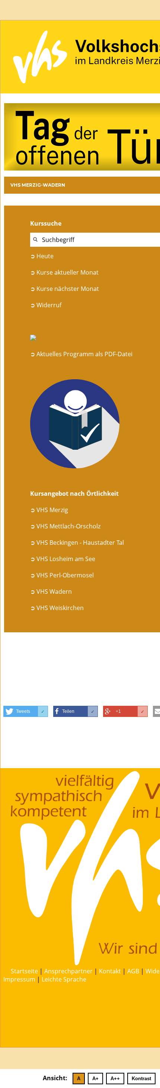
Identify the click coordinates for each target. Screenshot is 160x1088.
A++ (115, 1078)
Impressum (19, 979)
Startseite (24, 971)
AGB (133, 971)
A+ (95, 1078)
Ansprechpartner (68, 971)
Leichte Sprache (64, 979)
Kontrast (141, 1078)
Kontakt (110, 971)
